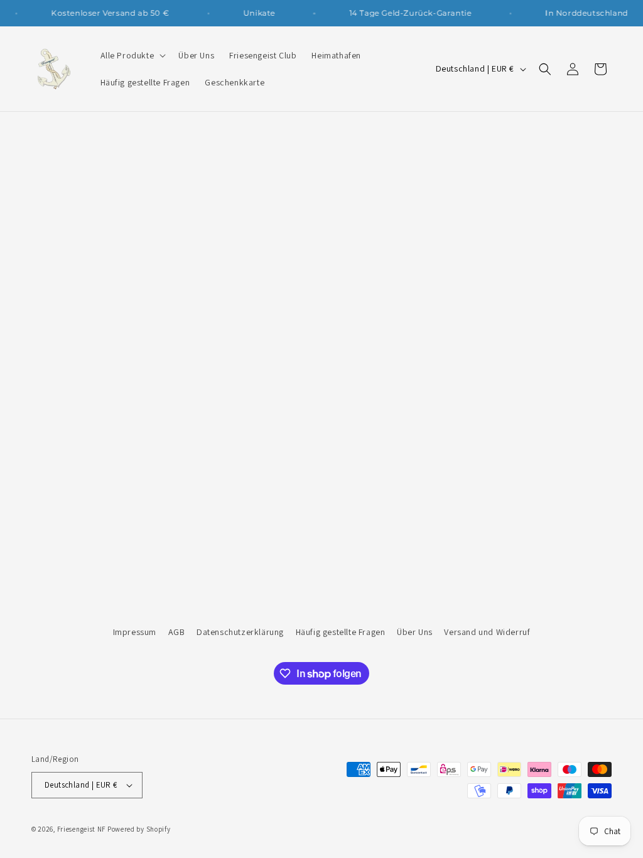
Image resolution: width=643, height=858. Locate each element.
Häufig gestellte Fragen (341, 632)
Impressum (134, 632)
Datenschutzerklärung (240, 632)
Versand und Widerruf (487, 632)
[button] (132, 55)
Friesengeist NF (81, 829)
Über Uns (415, 632)
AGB (176, 632)
